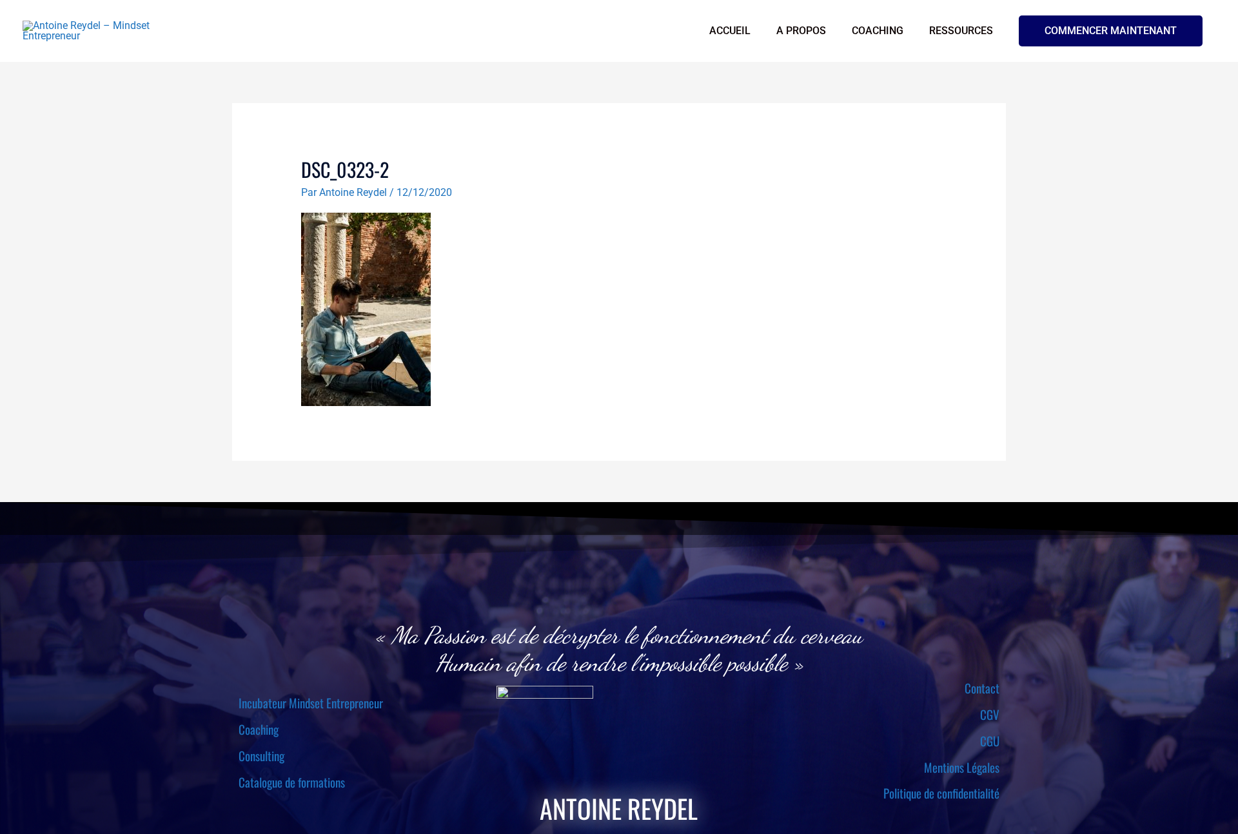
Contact (982, 688)
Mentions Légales (961, 767)
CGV (989, 714)
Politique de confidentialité (941, 793)
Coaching (259, 729)
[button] (1111, 30)
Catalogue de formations (292, 782)
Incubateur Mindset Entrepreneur (311, 702)
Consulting (261, 755)
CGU (989, 741)
